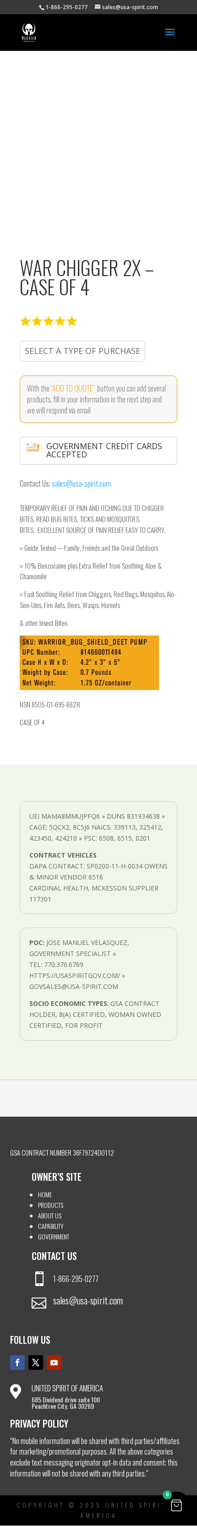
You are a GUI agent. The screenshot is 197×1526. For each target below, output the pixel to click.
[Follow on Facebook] (17, 1362)
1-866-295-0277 (75, 1278)
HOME (45, 1194)
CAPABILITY (51, 1226)
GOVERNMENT (53, 1236)
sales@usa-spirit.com (81, 483)
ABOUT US (49, 1215)
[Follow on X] (35, 1362)
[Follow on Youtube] (54, 1362)
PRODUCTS (50, 1205)
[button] (176, 1505)
